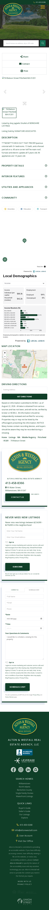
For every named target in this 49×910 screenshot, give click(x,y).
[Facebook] (13, 769)
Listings (12, 437)
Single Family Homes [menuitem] (24, 793)
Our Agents (35, 494)
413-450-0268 (41, 2)
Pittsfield (42, 437)
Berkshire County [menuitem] (24, 790)
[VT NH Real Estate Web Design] (24, 902)
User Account (25, 835)
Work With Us (24, 881)
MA (18, 437)
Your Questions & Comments (17, 633)
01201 (6, 440)
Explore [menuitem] (24, 817)
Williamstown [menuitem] (24, 783)
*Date (7, 614)
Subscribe (17, 566)
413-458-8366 (14, 483)
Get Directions (24, 396)
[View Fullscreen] (4, 361)
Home (4, 437)
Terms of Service (9, 697)
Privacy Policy (24, 558)
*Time (7, 624)
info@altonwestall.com (26, 830)
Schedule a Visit (34, 590)
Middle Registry (29, 437)
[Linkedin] (28, 769)
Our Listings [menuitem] (24, 814)
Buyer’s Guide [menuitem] (24, 808)
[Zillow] (35, 769)
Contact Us (17, 497)
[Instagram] (20, 769)
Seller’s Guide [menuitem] (24, 811)
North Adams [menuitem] (24, 786)
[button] (43, 43)
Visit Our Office (25, 841)
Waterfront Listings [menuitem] (24, 796)
